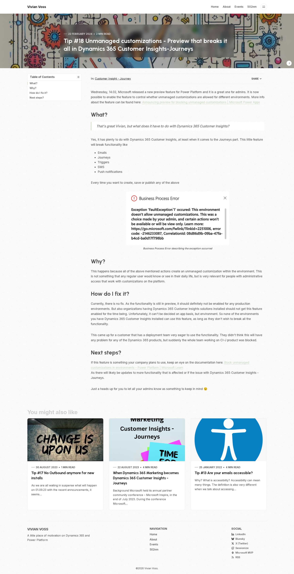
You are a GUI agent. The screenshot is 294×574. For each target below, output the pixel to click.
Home (215, 6)
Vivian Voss (151, 568)
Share (255, 78)
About (227, 6)
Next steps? (37, 97)
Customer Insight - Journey (113, 78)
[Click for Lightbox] (177, 218)
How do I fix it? (38, 92)
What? (33, 83)
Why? (33, 88)
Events (239, 6)
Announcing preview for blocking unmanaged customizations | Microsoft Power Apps (201, 102)
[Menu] (264, 7)
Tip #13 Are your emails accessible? (224, 473)
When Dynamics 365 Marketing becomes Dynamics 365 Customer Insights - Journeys (146, 478)
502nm (252, 6)
